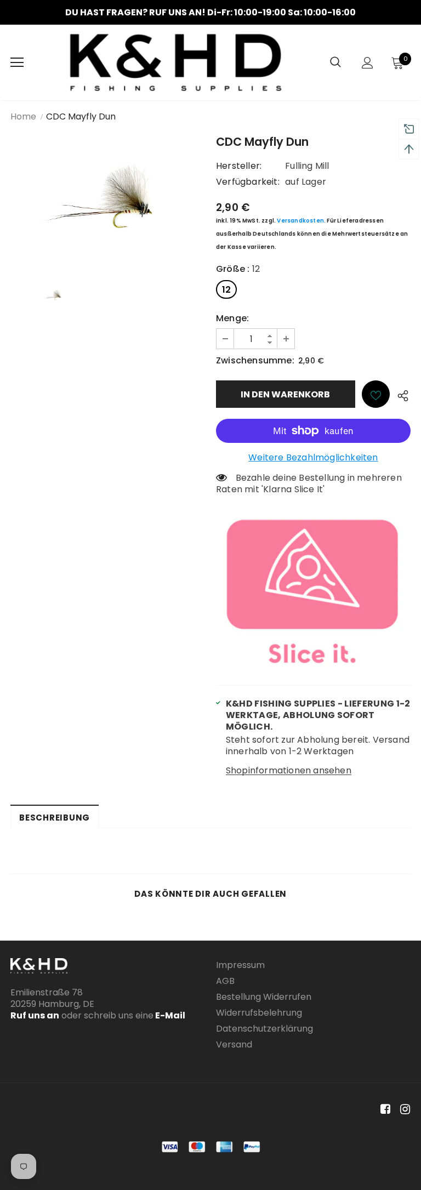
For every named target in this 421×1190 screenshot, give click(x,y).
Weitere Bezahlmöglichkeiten (313, 457)
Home (23, 116)
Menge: (232, 318)
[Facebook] (383, 1110)
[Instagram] (403, 1110)
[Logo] (175, 62)
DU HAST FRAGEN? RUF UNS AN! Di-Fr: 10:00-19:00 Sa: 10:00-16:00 (210, 12)
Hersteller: (238, 166)
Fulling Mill (307, 166)
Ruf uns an (34, 1015)
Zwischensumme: (255, 360)
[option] (210, 12)
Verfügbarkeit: (248, 181)
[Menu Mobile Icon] (17, 62)
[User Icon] (367, 63)
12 (226, 289)
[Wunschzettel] (376, 394)
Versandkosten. (301, 221)
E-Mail (169, 1015)
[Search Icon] (335, 62)
